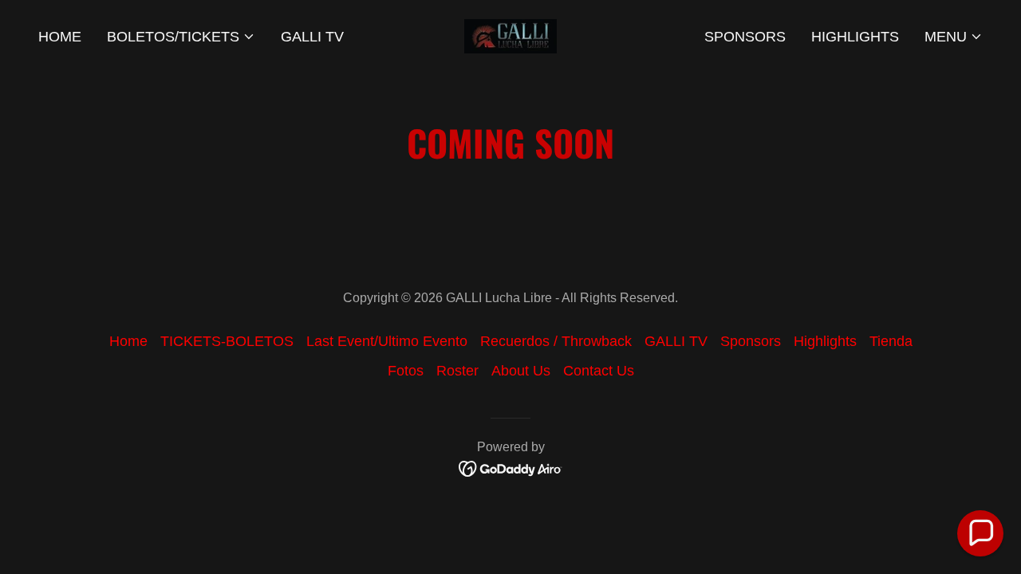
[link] (510, 35)
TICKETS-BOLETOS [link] (227, 341)
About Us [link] (520, 371)
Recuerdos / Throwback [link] (556, 341)
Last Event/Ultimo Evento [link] (386, 341)
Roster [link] (457, 371)
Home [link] (59, 37)
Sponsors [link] (745, 37)
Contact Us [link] (598, 371)
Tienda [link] (891, 341)
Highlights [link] (855, 37)
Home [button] (128, 341)
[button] (181, 36)
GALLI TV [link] (312, 37)
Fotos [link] (406, 371)
